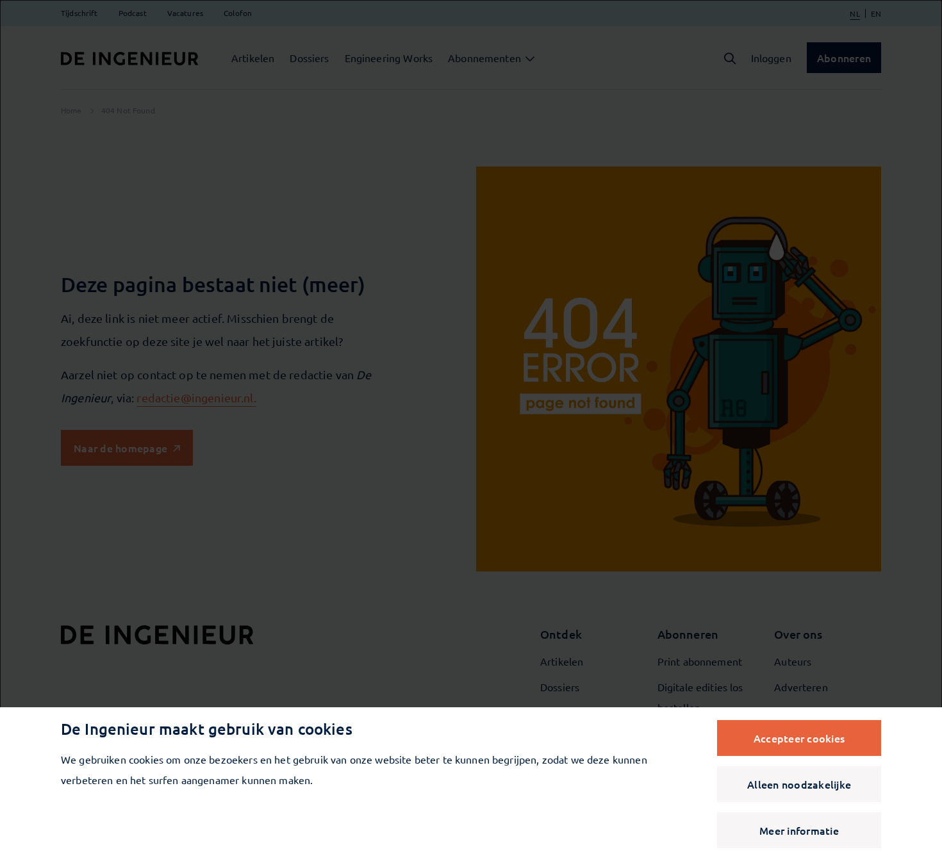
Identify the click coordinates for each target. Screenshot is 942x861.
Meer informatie (799, 830)
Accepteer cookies (799, 738)
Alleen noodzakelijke (799, 784)
